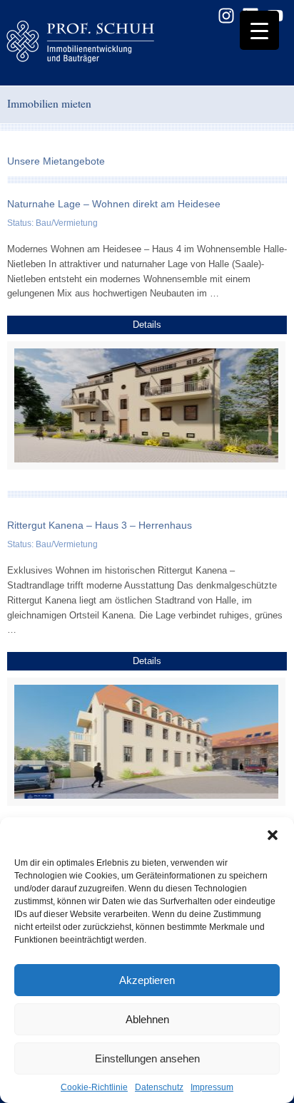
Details (147, 324)
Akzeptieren (147, 980)
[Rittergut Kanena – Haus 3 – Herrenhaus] (147, 742)
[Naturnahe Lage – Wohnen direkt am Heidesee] (147, 405)
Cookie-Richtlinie (94, 1087)
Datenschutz (159, 1087)
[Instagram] (226, 15)
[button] (272, 835)
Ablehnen (147, 1019)
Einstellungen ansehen (147, 1058)
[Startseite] (103, 43)
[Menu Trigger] (259, 30)
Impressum (212, 1087)
